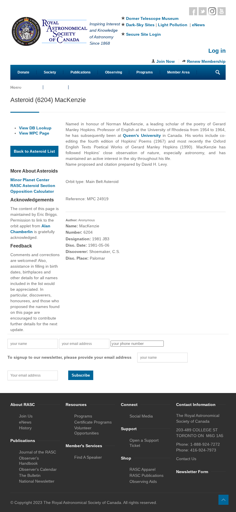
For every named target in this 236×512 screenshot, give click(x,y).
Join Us (26, 416)
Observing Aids (143, 481)
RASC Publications (146, 475)
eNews (198, 24)
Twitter (203, 11)
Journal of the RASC (37, 452)
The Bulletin (30, 475)
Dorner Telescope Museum (152, 18)
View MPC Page (34, 133)
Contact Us (27, 87)
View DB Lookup (35, 128)
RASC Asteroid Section (32, 185)
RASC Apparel (142, 469)
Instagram (212, 11)
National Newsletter (36, 481)
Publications (81, 72)
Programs (144, 72)
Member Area (178, 72)
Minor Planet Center (29, 179)
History (25, 428)
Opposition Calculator (32, 191)
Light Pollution (172, 24)
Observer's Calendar (38, 469)
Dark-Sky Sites (140, 24)
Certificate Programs (93, 422)
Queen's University (142, 135)
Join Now (165, 61)
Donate (23, 72)
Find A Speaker (88, 457)
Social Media (141, 416)
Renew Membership (206, 61)
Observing (113, 72)
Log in (217, 51)
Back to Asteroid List (34, 151)
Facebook (193, 11)
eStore (55, 87)
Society (50, 72)
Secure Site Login (143, 34)
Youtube (222, 11)
